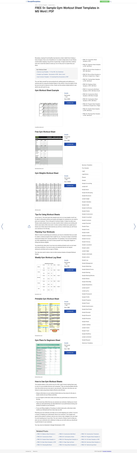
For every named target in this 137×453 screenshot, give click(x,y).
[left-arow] (2, 226)
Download (70, 103)
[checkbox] (26, 1)
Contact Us (28, 451)
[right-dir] (135, 226)
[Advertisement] (68, 24)
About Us (35, 451)
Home (36, 4)
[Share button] (29, 226)
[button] (110, 1)
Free (105, 1)
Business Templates (43, 4)
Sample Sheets (52, 4)
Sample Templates (107, 451)
